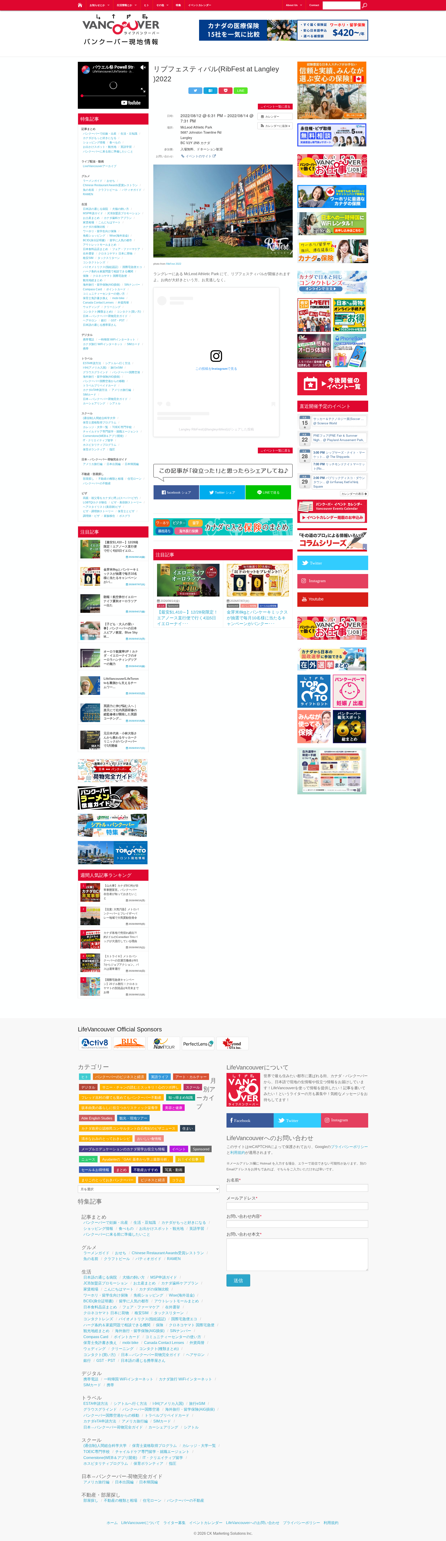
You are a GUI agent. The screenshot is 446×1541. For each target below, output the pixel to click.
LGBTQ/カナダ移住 (95, 502)
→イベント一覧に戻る (275, 106)
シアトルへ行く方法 (117, 363)
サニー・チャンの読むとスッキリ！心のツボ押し (140, 1087)
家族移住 (109, 516)
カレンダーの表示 (352, 493)
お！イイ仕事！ (190, 1159)
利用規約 (237, 1153)
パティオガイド (131, 189)
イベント (179, 1149)
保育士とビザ (126, 511)
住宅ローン (134, 478)
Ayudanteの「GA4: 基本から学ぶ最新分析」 (136, 1159)
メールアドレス (241, 1198)
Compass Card (92, 289)
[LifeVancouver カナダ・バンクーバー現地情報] (79, 3)
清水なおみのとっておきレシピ (105, 1139)
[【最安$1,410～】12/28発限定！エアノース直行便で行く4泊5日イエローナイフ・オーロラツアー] (188, 595)
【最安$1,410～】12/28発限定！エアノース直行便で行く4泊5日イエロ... (121, 546)
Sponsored (173, 606)
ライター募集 (174, 1523)
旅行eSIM (117, 367)
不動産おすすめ (146, 1170)
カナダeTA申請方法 (95, 390)
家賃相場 (88, 222)
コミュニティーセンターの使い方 (104, 293)
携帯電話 (88, 339)
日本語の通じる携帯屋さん (99, 325)
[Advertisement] (223, 664)
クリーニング (112, 307)
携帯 (86, 348)
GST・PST (118, 320)
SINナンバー (132, 284)
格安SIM (88, 258)
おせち (111, 180)
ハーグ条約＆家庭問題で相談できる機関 (108, 271)
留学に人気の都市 (121, 240)
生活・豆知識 (129, 133)
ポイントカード (116, 289)
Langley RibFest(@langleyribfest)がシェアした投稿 (216, 429)
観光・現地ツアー (133, 1118)
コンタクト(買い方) (129, 311)
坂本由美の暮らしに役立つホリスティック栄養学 (119, 1108)
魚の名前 (88, 189)
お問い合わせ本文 (244, 1234)
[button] (275, 125)
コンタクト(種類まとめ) (98, 311)
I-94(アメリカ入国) (94, 367)
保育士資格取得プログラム (99, 422)
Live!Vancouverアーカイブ (99, 166)
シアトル (115, 403)
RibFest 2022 (173, 263)
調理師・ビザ (91, 516)
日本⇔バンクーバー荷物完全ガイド (105, 316)
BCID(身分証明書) (94, 240)
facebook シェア (178, 492)
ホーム (112, 1523)
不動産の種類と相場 (110, 478)
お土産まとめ (91, 218)
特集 (178, 5)
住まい (187, 1128)
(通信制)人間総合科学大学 (99, 418)
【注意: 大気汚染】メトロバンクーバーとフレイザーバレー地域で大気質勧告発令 (121, 913)
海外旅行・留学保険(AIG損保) (101, 284)
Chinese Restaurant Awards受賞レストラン (110, 185)
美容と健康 (173, 1108)
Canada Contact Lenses (98, 302)
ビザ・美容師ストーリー (126, 502)
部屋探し (88, 478)
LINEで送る (271, 492)
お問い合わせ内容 (244, 1216)
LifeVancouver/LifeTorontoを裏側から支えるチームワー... (121, 683)
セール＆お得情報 (268, 606)
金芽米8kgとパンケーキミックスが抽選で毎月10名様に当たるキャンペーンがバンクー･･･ (257, 618)
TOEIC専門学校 (122, 427)
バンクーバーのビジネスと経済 (119, 1077)
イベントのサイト (199, 156)
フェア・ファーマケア (126, 249)
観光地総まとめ (92, 280)
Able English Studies (96, 1118)
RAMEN (88, 194)
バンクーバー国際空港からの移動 (104, 381)
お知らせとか (97, 5)
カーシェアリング (94, 403)
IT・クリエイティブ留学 (98, 440)
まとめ (161, 606)
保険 (86, 275)
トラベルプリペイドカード (99, 385)
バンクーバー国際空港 (126, 372)
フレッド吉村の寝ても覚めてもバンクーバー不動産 (121, 1097)
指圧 (112, 449)
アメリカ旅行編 (121, 390)
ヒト (146, 5)
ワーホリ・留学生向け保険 (99, 231)
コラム (177, 1180)
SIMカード (133, 344)
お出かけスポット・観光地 (99, 146)
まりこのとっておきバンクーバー (107, 1180)
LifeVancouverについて (140, 1523)
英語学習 (126, 146)
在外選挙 (88, 253)
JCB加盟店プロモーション (123, 213)
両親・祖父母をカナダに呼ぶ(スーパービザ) (110, 498)
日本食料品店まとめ (95, 249)
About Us (292, 5)
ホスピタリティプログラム (99, 444)
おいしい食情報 (249, 606)
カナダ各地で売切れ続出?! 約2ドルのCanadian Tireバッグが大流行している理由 (121, 937)
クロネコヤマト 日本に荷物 (115, 253)
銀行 (104, 320)
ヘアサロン (90, 320)
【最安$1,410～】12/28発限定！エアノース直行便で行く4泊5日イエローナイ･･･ (187, 618)
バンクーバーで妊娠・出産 (99, 133)
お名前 (233, 1180)
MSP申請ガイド (93, 213)
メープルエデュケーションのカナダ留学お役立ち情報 (123, 1149)
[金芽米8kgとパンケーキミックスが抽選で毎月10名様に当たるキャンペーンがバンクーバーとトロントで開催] (258, 595)
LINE (240, 90)
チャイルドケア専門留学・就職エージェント (111, 431)
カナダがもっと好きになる (99, 138)
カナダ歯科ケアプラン (118, 218)
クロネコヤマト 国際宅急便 (110, 275)
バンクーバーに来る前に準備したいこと (108, 151)
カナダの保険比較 (94, 226)
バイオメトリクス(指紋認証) (100, 267)
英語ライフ (159, 1077)
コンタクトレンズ (94, 262)
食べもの (115, 142)
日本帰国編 (132, 464)
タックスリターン (109, 258)
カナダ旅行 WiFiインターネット (103, 344)
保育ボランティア (94, 449)
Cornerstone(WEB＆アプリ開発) (103, 436)
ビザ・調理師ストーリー (98, 511)
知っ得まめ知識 (180, 1097)
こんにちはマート (109, 222)
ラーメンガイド (92, 180)
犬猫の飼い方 (120, 209)
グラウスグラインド (95, 372)
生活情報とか (124, 5)
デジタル (88, 1087)
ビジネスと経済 (153, 1180)
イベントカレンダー (199, 5)
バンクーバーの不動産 (97, 483)
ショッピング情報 (94, 142)
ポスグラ (124, 516)
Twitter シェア (224, 492)
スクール (193, 1087)
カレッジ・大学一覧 (95, 427)
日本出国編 (114, 464)
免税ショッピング (94, 235)
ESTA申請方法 (92, 363)
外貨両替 (123, 302)
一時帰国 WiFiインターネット (116, 339)
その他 (160, 5)
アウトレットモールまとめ (99, 244)
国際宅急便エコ (132, 267)
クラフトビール (108, 189)
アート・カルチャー (191, 1077)
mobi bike (118, 298)
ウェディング (91, 307)
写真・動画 (173, 1170)
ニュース (88, 1159)
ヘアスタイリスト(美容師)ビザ (102, 506)
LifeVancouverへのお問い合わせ (252, 1523)
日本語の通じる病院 (95, 209)
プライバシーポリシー (349, 1147)
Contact (314, 5)
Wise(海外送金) (119, 235)
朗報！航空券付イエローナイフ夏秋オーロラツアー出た (120, 601)
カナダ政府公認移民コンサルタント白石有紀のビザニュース (128, 1128)
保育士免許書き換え (95, 298)
